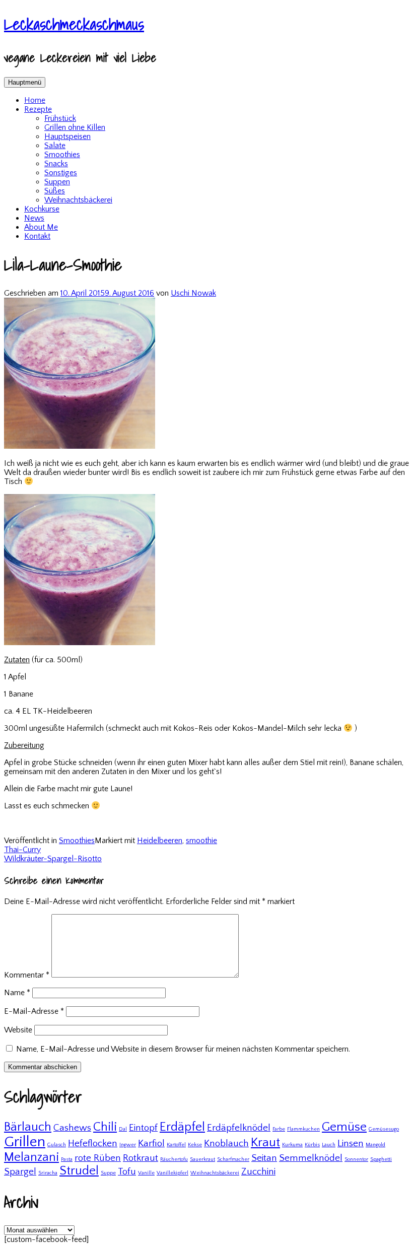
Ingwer (127, 1145)
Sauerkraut (202, 1159)
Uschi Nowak (193, 293)
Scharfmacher (233, 1159)
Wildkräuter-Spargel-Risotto (53, 858)
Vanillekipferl (172, 1173)
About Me (41, 227)
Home (34, 100)
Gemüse (344, 1127)
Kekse (195, 1145)
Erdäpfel (182, 1127)
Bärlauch (27, 1127)
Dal (123, 1129)
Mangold (375, 1145)
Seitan (264, 1158)
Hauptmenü (24, 82)
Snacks (56, 163)
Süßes (54, 190)
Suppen (57, 181)
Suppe (108, 1173)
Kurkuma (292, 1145)
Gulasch (56, 1145)
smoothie (201, 840)
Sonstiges (60, 172)
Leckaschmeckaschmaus (74, 24)
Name (17, 992)
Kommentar (26, 975)
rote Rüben (98, 1158)
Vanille (146, 1173)
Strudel (79, 1170)
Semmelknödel (310, 1158)
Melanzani (31, 1157)
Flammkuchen (303, 1129)
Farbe (278, 1129)
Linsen (350, 1143)
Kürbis (312, 1145)
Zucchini (258, 1171)
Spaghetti (381, 1159)
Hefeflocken (92, 1143)
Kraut (265, 1142)
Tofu (127, 1171)
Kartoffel (176, 1145)
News (34, 218)
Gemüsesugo (384, 1129)
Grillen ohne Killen (74, 127)
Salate (54, 145)
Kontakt (37, 236)
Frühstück (60, 118)
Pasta (67, 1159)
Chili (105, 1127)
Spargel (20, 1171)
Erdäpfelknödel (238, 1128)
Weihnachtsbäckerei (78, 199)
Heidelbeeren (159, 840)
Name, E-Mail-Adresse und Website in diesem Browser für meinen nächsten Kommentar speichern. (183, 1049)
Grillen (24, 1142)
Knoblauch (226, 1143)
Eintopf (143, 1128)
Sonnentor (356, 1159)
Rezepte (38, 109)
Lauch (328, 1145)
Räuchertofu (174, 1159)
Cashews (72, 1128)
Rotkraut (140, 1158)
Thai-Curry (22, 849)
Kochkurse (41, 209)
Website (18, 1029)
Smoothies (62, 154)
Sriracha (47, 1173)
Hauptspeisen (67, 136)
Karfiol (151, 1143)
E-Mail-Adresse (34, 1011)
